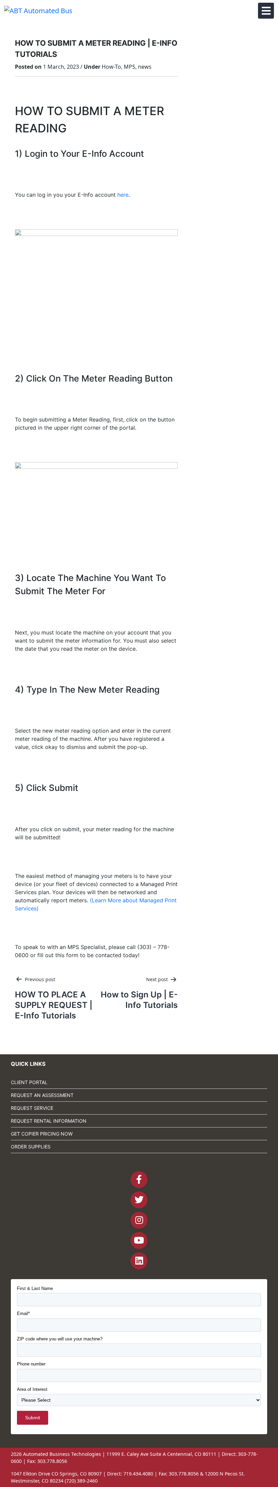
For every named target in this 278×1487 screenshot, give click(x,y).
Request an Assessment (42, 1095)
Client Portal (29, 1082)
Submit (32, 1417)
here (122, 194)
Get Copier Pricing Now (42, 1134)
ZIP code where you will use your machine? (59, 1338)
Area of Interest (32, 1389)
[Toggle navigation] (266, 11)
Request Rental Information (48, 1121)
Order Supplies (31, 1146)
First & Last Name (35, 1288)
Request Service (32, 1108)
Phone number (31, 1363)
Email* (23, 1313)
